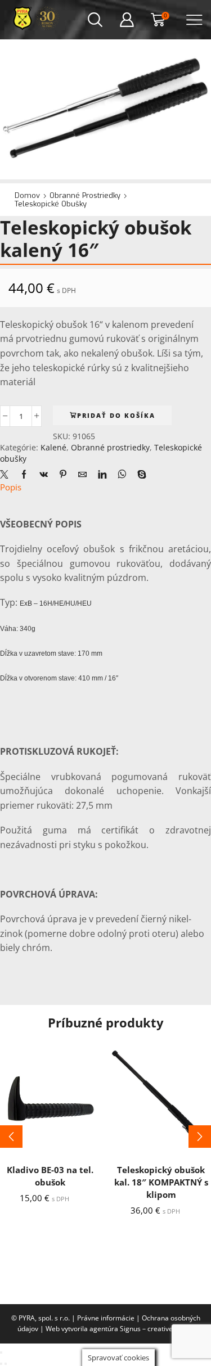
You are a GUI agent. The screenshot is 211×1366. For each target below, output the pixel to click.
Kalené (53, 447)
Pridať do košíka (116, 415)
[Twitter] (7, 474)
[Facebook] (24, 474)
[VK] (43, 474)
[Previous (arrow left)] (1, 1364)
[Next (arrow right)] (6, 1364)
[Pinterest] (63, 474)
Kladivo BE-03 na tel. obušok (50, 1176)
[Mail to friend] (82, 474)
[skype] (139, 474)
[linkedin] (102, 474)
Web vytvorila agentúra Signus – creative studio (120, 1328)
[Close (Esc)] (1, 1352)
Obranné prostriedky (85, 195)
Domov (27, 195)
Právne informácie (105, 1318)
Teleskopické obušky (51, 204)
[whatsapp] (122, 474)
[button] (11, 1136)
